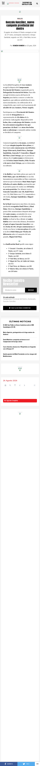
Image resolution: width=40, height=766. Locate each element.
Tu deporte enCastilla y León (27, 3)
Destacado (31, 299)
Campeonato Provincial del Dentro (15, 299)
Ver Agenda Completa (11, 401)
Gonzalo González (9, 301)
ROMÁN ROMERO (19, 46)
